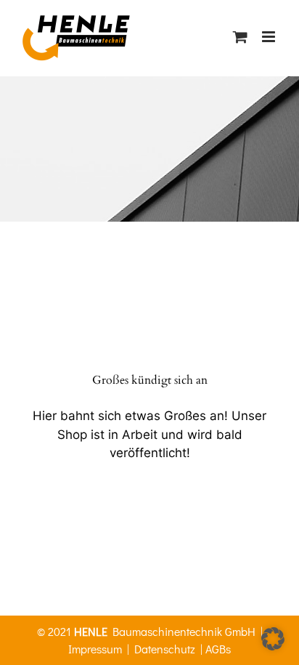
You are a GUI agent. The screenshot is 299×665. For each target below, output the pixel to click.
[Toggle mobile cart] (240, 36)
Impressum (95, 648)
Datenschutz (164, 648)
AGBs (218, 648)
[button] (273, 639)
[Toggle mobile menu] (269, 36)
